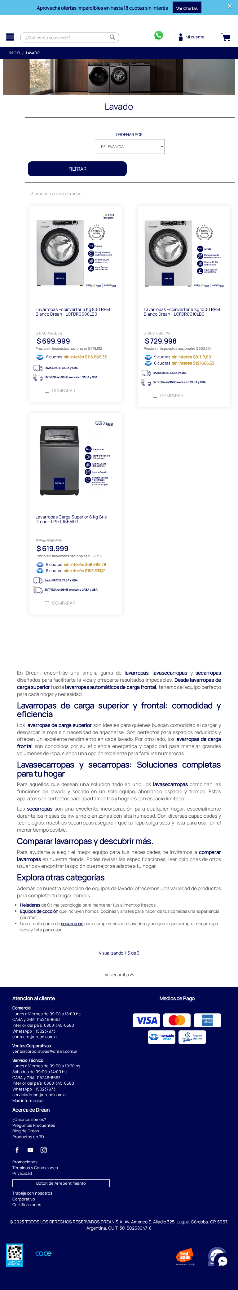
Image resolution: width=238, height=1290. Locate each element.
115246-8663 (48, 1019)
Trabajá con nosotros (32, 1193)
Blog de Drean (25, 1131)
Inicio (14, 52)
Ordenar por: (130, 134)
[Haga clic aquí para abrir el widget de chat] (223, 1271)
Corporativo (23, 1199)
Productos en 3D (28, 1136)
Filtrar (77, 168)
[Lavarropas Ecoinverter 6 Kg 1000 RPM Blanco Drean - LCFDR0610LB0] (184, 253)
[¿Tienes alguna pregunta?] (158, 37)
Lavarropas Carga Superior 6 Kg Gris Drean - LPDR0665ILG (71, 519)
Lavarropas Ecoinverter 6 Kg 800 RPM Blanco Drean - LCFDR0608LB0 (73, 311)
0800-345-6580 (59, 1025)
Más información (28, 1100)
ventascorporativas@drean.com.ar (45, 1051)
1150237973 (44, 1031)
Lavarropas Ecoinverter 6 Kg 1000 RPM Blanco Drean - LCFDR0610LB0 (182, 311)
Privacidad (22, 1173)
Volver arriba (117, 974)
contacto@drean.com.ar (35, 1036)
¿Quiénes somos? (29, 1119)
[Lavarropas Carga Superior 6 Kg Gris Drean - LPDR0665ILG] (76, 460)
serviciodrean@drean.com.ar (39, 1094)
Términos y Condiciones (35, 1167)
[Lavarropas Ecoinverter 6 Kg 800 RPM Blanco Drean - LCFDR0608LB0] (76, 253)
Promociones (24, 1162)
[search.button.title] (112, 37)
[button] (187, 7)
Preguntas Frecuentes (33, 1125)
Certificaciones (26, 1204)
